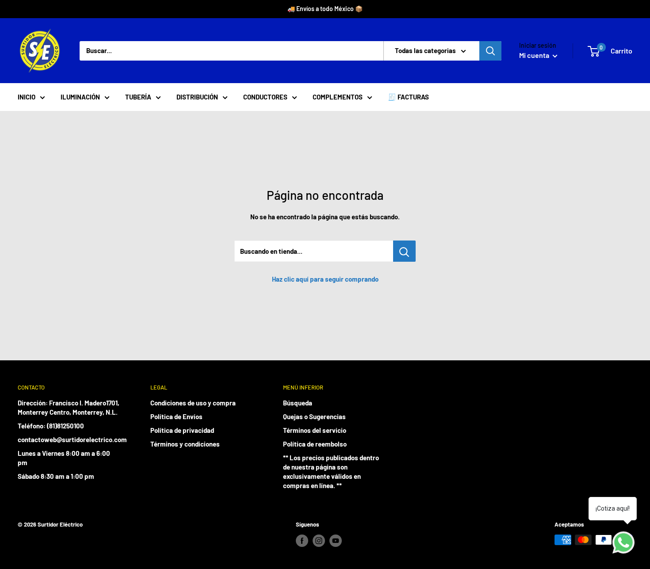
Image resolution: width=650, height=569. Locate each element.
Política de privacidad (182, 430)
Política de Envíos (176, 416)
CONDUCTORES (265, 97)
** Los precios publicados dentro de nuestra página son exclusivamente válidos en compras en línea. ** (331, 471)
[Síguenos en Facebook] (302, 541)
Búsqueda (297, 403)
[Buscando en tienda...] (404, 251)
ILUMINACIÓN (80, 97)
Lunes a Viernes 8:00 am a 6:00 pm (64, 457)
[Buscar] (490, 51)
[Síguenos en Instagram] (319, 541)
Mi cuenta (535, 55)
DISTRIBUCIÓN (197, 97)
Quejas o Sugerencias (314, 416)
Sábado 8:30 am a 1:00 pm (56, 476)
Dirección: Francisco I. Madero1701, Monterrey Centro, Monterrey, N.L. (68, 407)
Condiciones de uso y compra (193, 403)
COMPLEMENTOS (338, 97)
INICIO (26, 97)
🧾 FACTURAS (408, 97)
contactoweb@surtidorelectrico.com (68, 439)
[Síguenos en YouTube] (335, 541)
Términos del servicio (314, 430)
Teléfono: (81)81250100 (51, 426)
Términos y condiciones (185, 444)
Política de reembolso (315, 444)
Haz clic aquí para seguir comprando (325, 279)
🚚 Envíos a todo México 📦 (325, 8)
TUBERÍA (138, 97)
